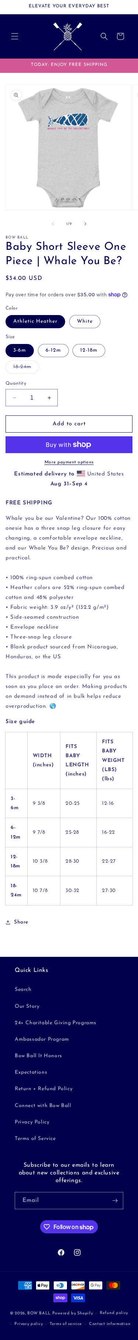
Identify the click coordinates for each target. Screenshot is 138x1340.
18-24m (26, 369)
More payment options (69, 462)
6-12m (53, 350)
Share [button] (21, 922)
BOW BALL (39, 1313)
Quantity (16, 383)
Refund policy (114, 1313)
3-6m (19, 350)
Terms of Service (35, 1138)
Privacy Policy (32, 1122)
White (85, 321)
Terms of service (66, 1324)
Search (23, 989)
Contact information (109, 1324)
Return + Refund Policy (43, 1089)
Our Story (27, 1006)
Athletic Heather (35, 321)
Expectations (31, 1072)
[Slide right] (85, 224)
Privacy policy (28, 1324)
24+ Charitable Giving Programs (55, 1023)
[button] (15, 36)
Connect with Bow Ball (43, 1105)
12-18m (89, 350)
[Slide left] (53, 224)
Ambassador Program (42, 1039)
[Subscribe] (115, 1200)
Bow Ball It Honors (38, 1056)
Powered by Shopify (72, 1313)
